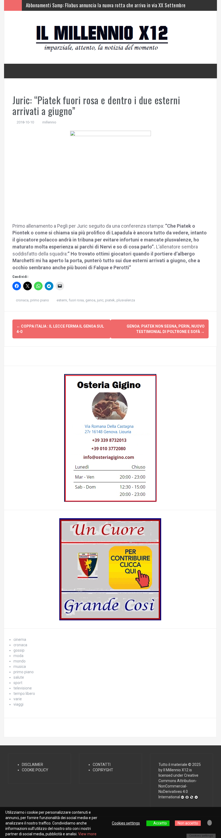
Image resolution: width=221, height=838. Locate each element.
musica (19, 666)
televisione (22, 688)
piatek (110, 300)
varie (17, 699)
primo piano (39, 300)
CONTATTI (101, 764)
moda (18, 656)
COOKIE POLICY (35, 770)
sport (17, 683)
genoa (90, 300)
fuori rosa (76, 300)
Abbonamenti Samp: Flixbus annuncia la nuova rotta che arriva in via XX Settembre (106, 4)
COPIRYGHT (103, 770)
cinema (19, 639)
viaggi (18, 704)
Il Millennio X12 (175, 770)
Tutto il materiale (172, 764)
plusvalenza (125, 300)
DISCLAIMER (32, 764)
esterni (62, 300)
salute (18, 677)
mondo (19, 661)
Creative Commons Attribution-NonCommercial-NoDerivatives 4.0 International (178, 786)
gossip (19, 650)
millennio (49, 122)
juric (100, 300)
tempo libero (24, 693)
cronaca (22, 300)
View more (87, 834)
